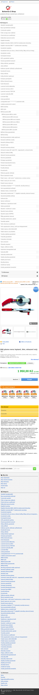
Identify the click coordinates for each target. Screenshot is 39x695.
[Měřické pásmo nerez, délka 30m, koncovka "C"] (7, 331)
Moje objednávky (5, 477)
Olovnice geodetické (6, 157)
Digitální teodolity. (5, 40)
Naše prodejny (4, 681)
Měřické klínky (4, 134)
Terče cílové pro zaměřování (8, 224)
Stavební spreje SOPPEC (7, 213)
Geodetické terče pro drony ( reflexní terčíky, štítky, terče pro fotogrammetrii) (20, 50)
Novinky (3, 677)
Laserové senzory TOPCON (8, 91)
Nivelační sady (4, 145)
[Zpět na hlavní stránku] (1, 282)
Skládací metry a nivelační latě (8, 191)
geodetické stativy (14, 444)
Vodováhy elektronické (6, 254)
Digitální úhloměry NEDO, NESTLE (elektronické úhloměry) (16, 43)
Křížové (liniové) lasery (6, 81)
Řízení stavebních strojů (7, 175)
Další (38, 393)
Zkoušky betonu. (5, 262)
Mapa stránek (20, 461)
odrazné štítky (8, 447)
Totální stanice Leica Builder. (8, 231)
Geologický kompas (6, 55)
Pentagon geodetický (6, 160)
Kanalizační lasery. (5, 71)
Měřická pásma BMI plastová (10, 127)
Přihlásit (12, 1)
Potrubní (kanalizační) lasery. (8, 162)
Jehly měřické (4, 66)
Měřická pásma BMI (6, 112)
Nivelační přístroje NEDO (7, 142)
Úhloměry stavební (5, 244)
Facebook (4, 461)
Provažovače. (4, 170)
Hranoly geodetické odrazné (8, 61)
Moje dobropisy (5, 481)
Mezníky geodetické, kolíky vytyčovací (10, 137)
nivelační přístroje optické (24, 443)
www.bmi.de (13, 436)
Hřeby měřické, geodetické (7, 63)
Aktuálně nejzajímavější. (7, 25)
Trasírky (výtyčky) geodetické (8, 234)
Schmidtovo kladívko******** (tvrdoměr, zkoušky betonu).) (15, 185)
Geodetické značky (5, 53)
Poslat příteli (5, 341)
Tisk (3, 343)
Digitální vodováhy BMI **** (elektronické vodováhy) (14, 45)
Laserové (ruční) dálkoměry (8, 86)
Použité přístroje (5, 168)
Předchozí (0, 393)
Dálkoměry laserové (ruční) (8, 38)
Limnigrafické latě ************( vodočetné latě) (12, 101)
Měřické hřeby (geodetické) (8, 132)
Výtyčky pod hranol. (6, 259)
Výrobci (5, 276)
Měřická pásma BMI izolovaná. (10, 117)
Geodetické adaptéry (6, 48)
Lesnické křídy (4, 96)
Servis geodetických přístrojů (8, 188)
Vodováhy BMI (4, 252)
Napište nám (4, 683)
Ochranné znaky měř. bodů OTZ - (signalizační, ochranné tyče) (17, 150)
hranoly (14, 447)
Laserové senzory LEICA (7, 89)
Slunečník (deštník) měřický (8, 196)
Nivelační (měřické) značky (7, 140)
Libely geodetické (5, 99)
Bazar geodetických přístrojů (8, 27)
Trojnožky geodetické (6, 236)
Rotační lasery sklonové (7, 183)
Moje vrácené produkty (6, 479)
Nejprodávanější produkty (7, 679)
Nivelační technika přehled (7, 147)
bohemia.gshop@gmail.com (7, 437)
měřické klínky (14, 448)
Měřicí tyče (3, 109)
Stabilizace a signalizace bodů (8, 203)
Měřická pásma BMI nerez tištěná (11, 122)
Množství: (15, 379)
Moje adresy (4, 483)
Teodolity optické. (5, 221)
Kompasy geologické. (6, 78)
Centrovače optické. (6, 30)
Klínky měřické (4, 73)
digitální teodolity (13, 443)
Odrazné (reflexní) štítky (7, 152)
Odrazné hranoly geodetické (8, 155)
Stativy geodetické (5, 206)
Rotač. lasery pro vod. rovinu (8, 180)
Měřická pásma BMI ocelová (10, 124)
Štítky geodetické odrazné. (7, 216)
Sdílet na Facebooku (26, 341)
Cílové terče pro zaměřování (8, 35)
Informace (6, 272)
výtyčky (31, 447)
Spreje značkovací (5, 201)
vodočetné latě (25, 447)
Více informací (35, 359)
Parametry (3, 410)
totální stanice (4, 443)
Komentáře (4, 413)
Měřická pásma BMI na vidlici (9, 114)
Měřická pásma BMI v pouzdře (9, 129)
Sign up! (3, 487)
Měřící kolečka (4, 106)
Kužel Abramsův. (5, 83)
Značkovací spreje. (5, 264)
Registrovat (4, 1)
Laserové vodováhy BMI (7, 94)
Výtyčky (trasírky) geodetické (8, 257)
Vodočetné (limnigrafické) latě (8, 249)
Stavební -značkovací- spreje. (8, 208)
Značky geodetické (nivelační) (8, 267)
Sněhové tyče (4, 198)
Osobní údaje (4, 485)
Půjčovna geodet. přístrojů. (7, 173)
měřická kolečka (24, 444)
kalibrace (15, 450)
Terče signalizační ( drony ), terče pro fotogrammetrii (14, 226)
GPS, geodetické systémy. (7, 58)
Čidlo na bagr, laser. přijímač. (8, 33)
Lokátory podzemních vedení (8, 104)
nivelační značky (28, 446)
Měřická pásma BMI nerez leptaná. (11, 119)
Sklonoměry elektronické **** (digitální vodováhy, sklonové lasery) (17, 193)
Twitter (10, 461)
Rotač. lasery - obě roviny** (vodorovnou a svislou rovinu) (15, 178)
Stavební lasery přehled (7, 211)
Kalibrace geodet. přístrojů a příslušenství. (11, 68)
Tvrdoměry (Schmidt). (6, 239)
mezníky (19, 447)
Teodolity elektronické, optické (8, 219)
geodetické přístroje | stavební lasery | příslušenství (12, 14)
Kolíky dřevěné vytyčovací (7, 76)
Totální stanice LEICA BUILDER (9, 229)
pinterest (23, 454)
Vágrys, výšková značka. (7, 247)
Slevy (2, 675)
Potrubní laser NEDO (6, 165)
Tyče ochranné (4, 241)
